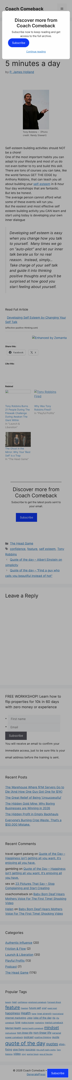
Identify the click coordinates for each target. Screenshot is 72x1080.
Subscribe (18, 43)
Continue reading (36, 51)
